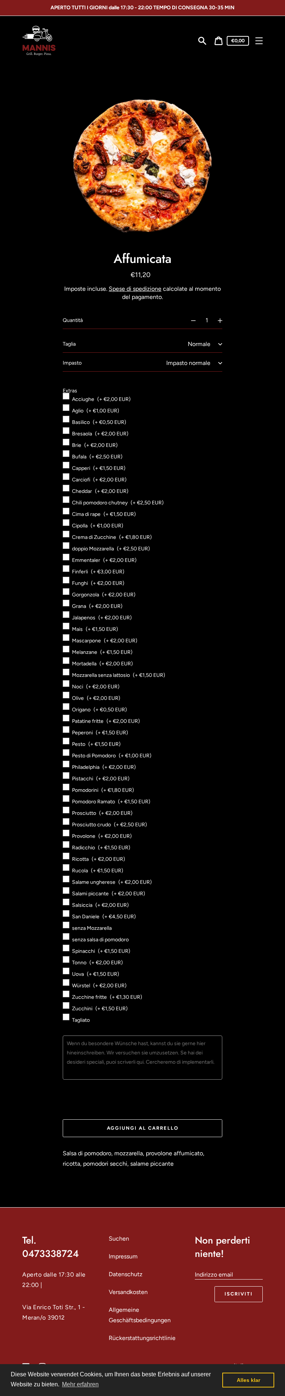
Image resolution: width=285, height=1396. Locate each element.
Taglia (69, 344)
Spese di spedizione (135, 288)
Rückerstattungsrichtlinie (142, 1337)
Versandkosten (128, 1291)
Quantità (73, 320)
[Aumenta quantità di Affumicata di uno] (223, 320)
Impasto (72, 363)
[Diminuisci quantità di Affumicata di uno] (190, 320)
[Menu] (259, 41)
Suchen (119, 1238)
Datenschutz (125, 1274)
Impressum (123, 1256)
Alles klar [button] (248, 1380)
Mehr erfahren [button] (80, 1384)
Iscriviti (239, 1294)
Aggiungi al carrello (142, 1128)
